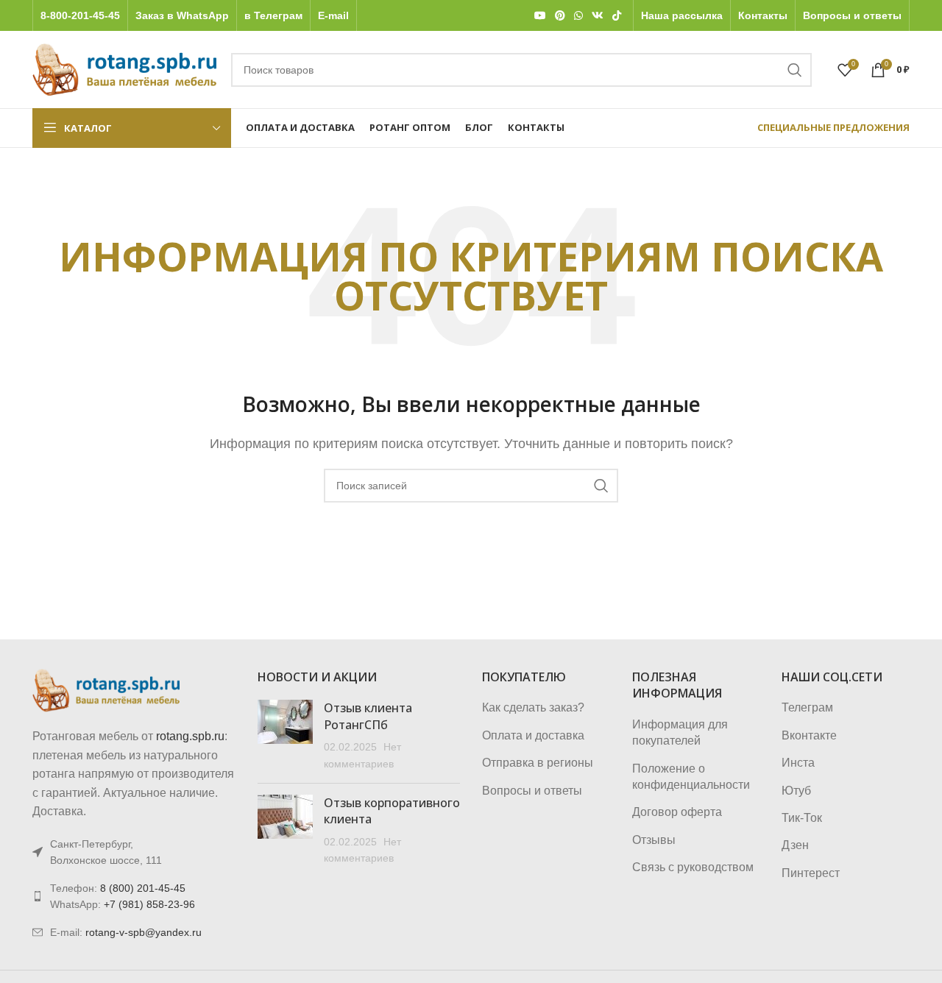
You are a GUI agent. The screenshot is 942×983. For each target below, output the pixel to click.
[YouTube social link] (540, 16)
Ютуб (796, 790)
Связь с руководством (693, 867)
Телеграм (807, 707)
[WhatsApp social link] (578, 16)
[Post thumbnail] (285, 736)
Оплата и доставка (533, 735)
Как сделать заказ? (533, 707)
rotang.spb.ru (190, 736)
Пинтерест (811, 873)
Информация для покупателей (680, 732)
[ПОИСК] (795, 70)
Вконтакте (809, 735)
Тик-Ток (802, 818)
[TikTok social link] (617, 16)
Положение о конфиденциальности (691, 776)
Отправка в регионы (537, 762)
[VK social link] (597, 16)
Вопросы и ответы (532, 790)
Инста (798, 762)
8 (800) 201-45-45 (142, 888)
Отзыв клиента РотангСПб (368, 716)
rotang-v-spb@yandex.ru (143, 932)
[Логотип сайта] (124, 69)
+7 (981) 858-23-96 (149, 904)
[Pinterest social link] (560, 16)
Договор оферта (677, 812)
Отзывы (654, 840)
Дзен (795, 845)
